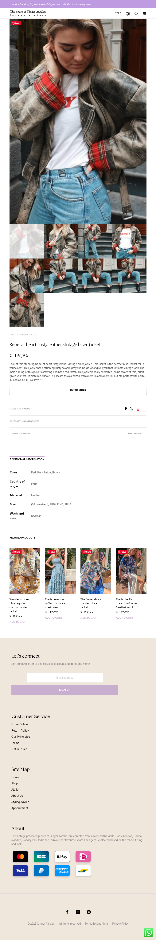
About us (17, 795)
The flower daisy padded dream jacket (90, 603)
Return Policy (20, 730)
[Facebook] (127, 409)
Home (13, 335)
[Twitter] (133, 409)
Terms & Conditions (96, 923)
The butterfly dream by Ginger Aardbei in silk (126, 603)
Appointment (19, 808)
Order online (19, 724)
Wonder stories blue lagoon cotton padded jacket (19, 605)
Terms (15, 742)
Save (17, 23)
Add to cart (18, 622)
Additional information (27, 459)
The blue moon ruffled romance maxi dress (55, 603)
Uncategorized (27, 335)
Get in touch (19, 749)
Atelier (15, 789)
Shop (14, 783)
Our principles (20, 736)
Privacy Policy (120, 923)
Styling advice (20, 802)
